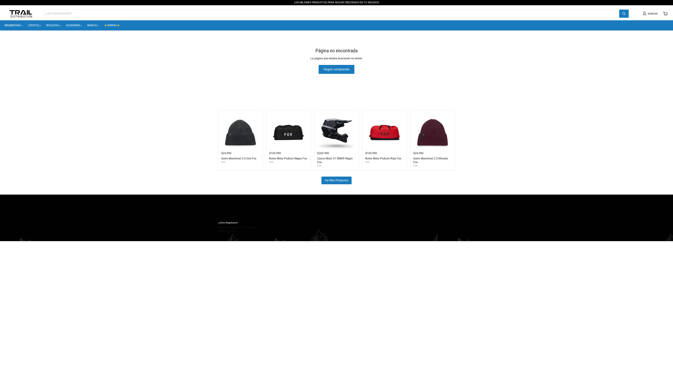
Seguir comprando (336, 69)
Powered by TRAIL (227, 231)
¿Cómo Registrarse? (228, 222)
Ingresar (653, 13)
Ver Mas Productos (336, 180)
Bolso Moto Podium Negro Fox (288, 158)
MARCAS (92, 25)
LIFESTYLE (34, 25)
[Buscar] (624, 14)
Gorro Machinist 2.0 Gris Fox (238, 158)
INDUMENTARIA (12, 25)
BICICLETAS (52, 25)
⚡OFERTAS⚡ (112, 25)
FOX (223, 162)
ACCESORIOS (73, 25)
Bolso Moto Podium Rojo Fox (383, 158)
